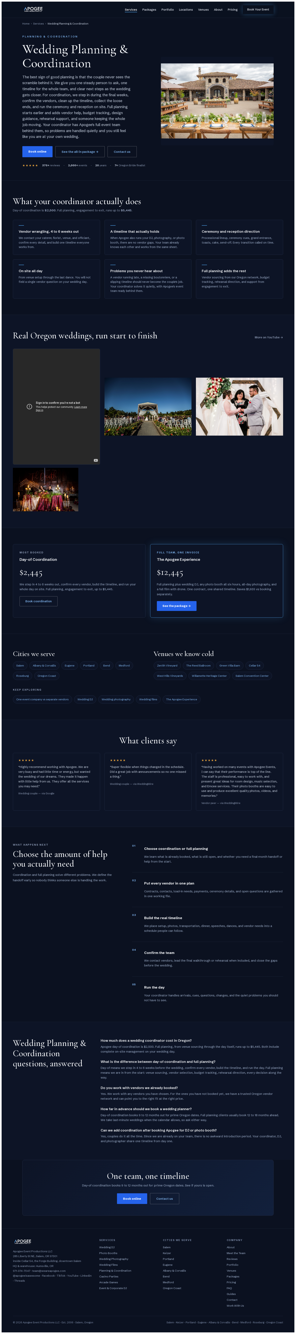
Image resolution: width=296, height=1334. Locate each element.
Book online (37, 151)
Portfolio (167, 9)
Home (26, 23)
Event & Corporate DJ (113, 1288)
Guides (231, 1294)
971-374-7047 (21, 1270)
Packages (149, 9)
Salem (20, 665)
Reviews (232, 1259)
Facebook (48, 1275)
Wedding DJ (85, 699)
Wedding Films (108, 1264)
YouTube (73, 1275)
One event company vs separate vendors (42, 699)
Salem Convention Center (252, 675)
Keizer (167, 1253)
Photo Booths (108, 1253)
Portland (88, 665)
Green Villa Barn (229, 665)
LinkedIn (86, 1275)
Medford (124, 665)
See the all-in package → (80, 152)
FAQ (229, 1288)
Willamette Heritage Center (209, 675)
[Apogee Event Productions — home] (33, 10)
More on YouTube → (269, 337)
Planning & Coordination (115, 1270)
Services (131, 9)
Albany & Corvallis (44, 665)
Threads (19, 1280)
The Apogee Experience (181, 699)
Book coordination (38, 601)
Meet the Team (236, 1253)
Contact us (122, 152)
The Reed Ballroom (198, 665)
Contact (232, 1299)
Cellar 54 (254, 665)
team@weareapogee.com (49, 1270)
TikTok (61, 1275)
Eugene (70, 665)
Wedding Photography (113, 1259)
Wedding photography (116, 699)
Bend (106, 665)
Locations (186, 9)
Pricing (233, 9)
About (218, 9)
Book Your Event (258, 9)
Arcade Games (108, 1282)
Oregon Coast (47, 675)
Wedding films (148, 699)
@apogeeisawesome (26, 1275)
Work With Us (235, 1305)
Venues (203, 9)
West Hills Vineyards (170, 675)
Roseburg (22, 675)
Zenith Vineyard (167, 665)
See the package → (176, 606)
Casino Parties (108, 1276)
